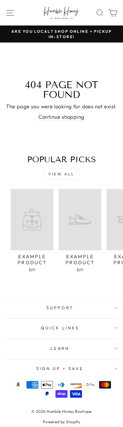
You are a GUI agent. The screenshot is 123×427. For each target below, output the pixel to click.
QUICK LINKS (60, 327)
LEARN (60, 348)
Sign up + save (60, 368)
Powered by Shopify (61, 421)
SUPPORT (59, 307)
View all (61, 174)
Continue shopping (61, 116)
